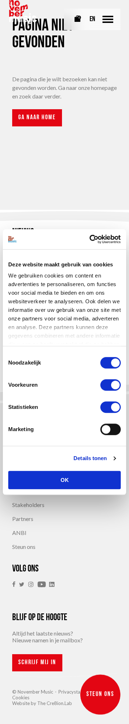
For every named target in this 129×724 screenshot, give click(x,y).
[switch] (110, 385)
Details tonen (90, 458)
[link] (15, 584)
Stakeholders (28, 504)
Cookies (20, 697)
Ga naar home (37, 118)
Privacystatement (76, 692)
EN (92, 19)
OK (65, 480)
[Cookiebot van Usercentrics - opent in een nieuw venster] (91, 239)
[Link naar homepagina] (23, 11)
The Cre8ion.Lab (54, 703)
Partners (22, 518)
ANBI (19, 532)
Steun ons (23, 546)
